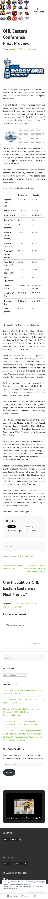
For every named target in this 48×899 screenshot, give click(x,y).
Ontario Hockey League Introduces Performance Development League (34, 568)
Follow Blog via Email (14, 749)
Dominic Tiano (30, 49)
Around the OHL (17, 556)
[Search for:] (24, 658)
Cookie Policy (12, 889)
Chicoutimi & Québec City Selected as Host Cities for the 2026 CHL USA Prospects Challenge (21, 712)
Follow (9, 772)
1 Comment (28, 556)
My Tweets (7, 879)
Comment (36, 644)
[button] (18, 813)
